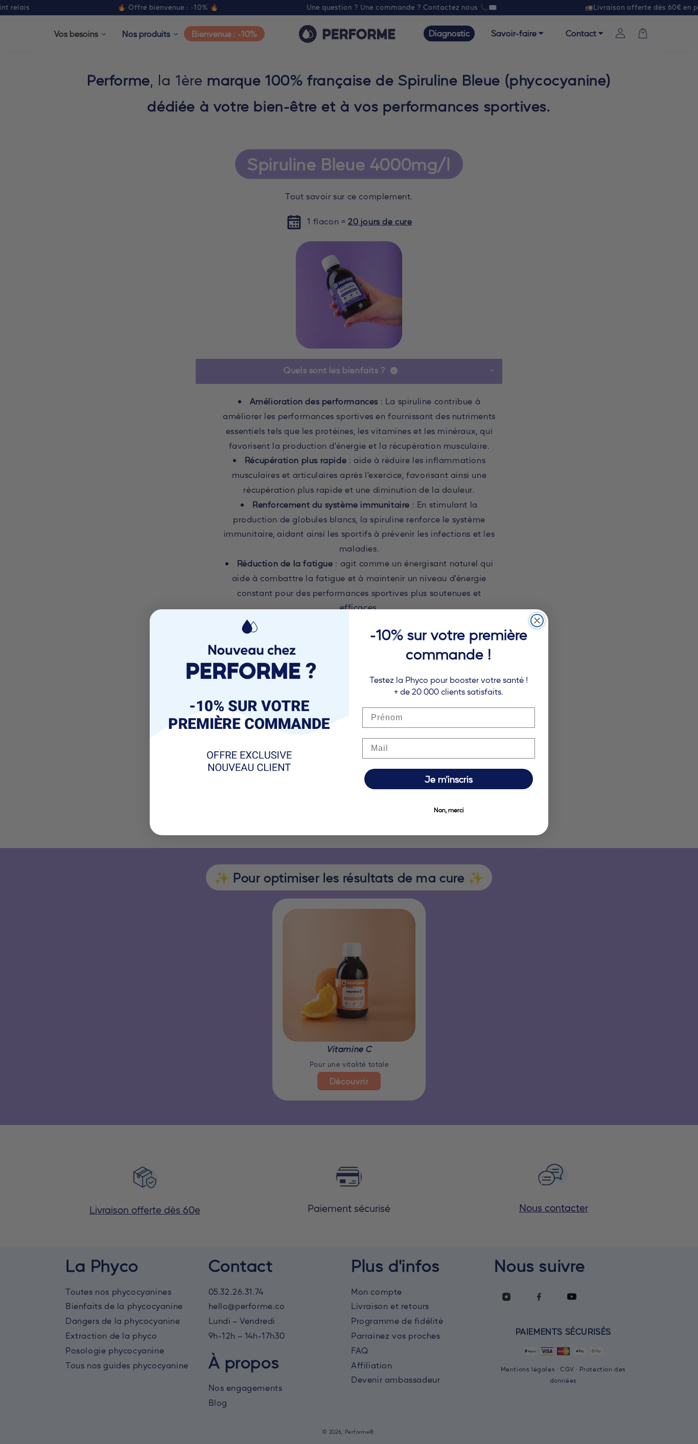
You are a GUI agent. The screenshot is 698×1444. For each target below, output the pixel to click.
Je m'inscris (449, 779)
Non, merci (449, 810)
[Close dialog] (537, 620)
